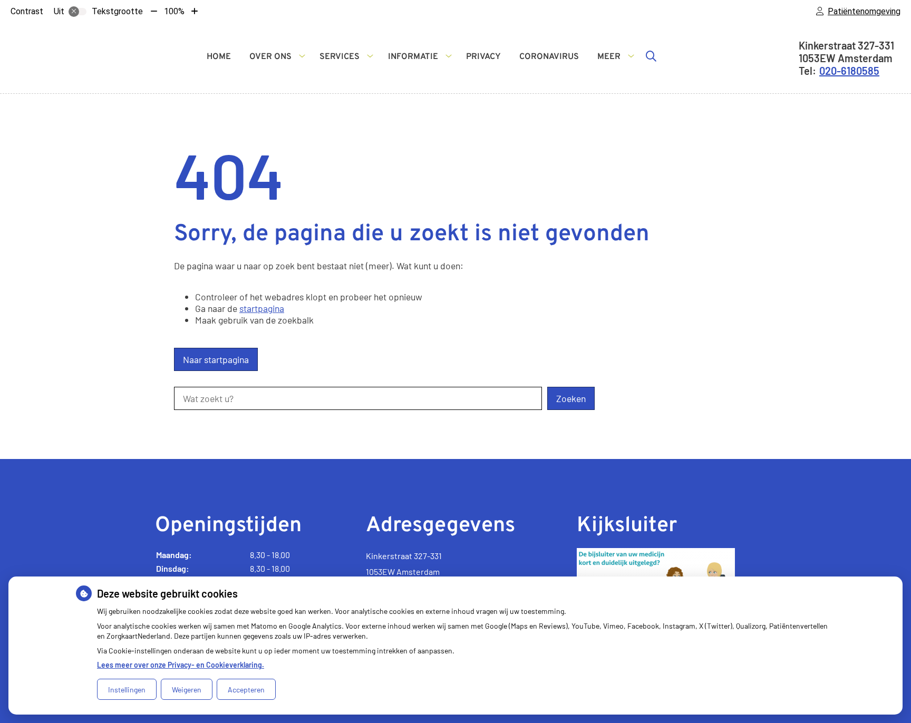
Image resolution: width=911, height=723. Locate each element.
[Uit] (77, 11)
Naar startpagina (216, 359)
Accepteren (246, 689)
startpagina (261, 308)
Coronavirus (549, 57)
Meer (609, 57)
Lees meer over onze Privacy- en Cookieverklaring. (180, 664)
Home (219, 57)
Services (339, 57)
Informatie (413, 57)
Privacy (483, 57)
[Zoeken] (651, 55)
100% (174, 11)
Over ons (270, 57)
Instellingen (127, 689)
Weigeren (186, 689)
